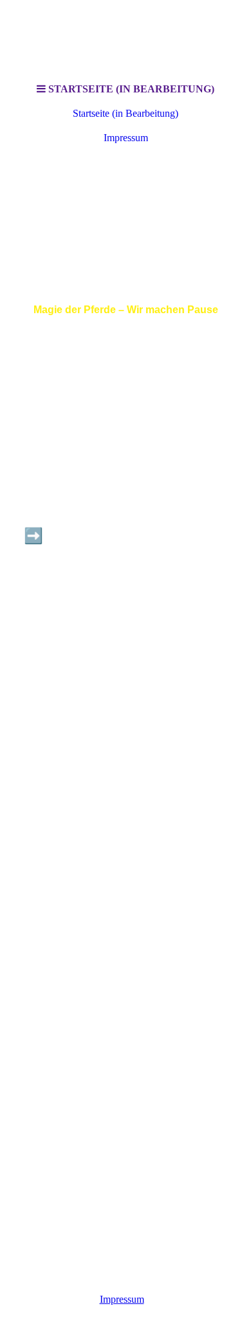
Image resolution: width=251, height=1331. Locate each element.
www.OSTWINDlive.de (126, 635)
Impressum (126, 137)
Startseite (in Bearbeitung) (125, 113)
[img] (125, 214)
